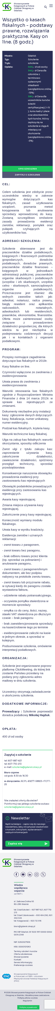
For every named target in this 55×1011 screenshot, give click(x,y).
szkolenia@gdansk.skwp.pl (27, 767)
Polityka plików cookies (28, 998)
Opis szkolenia (27, 168)
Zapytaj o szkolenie (27, 174)
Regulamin (27, 1001)
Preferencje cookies (23, 965)
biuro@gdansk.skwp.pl (24, 926)
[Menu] (51, 5)
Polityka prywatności (28, 1007)
